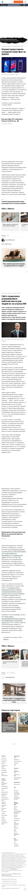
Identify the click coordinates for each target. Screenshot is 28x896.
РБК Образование (5, 775)
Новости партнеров (11, 710)
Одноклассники (17, 761)
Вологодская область (4, 794)
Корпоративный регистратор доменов (16, 812)
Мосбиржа (15, 873)
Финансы (4, 768)
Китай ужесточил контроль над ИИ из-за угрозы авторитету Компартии (13, 534)
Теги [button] (8, 235)
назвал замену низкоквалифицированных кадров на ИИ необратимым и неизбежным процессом (13, 619)
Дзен (15, 765)
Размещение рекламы (16, 798)
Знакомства (16, 820)
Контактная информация (16, 793)
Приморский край (4, 823)
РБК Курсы (15, 830)
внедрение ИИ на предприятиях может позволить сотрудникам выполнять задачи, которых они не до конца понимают (13, 590)
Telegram (16, 763)
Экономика (4, 760)
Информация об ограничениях (9, 879)
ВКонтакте (16, 759)
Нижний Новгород (4, 802)
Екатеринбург (5, 786)
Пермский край (4, 805)
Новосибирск (5, 788)
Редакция (16, 795)
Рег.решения (16, 818)
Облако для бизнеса (16, 808)
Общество (4, 761)
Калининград (4, 797)
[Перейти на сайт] (14, 40)
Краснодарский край (5, 799)
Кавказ (3, 817)
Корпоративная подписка (17, 778)
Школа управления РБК (16, 834)
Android (16, 843)
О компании (16, 790)
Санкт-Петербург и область (4, 783)
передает (5, 364)
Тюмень (3, 813)
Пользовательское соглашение (9, 883)
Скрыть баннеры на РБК (16, 771)
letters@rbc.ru (14, 869)
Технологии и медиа (6, 46)
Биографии (4, 770)
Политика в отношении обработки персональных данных (14, 885)
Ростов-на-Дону (4, 809)
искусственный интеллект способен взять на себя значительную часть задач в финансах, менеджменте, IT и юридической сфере (14, 553)
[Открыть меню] (25, 2)
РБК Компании (16, 827)
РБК (2, 199)
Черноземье (4, 815)
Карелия (3, 819)
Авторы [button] (3, 235)
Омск (3, 790)
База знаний (4, 772)
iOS (15, 842)
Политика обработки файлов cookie (10, 888)
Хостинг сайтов (16, 816)
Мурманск (4, 820)
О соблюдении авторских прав (9, 881)
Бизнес (3, 763)
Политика (4, 538)
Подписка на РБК (17, 775)
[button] (14, 40)
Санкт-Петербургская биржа (11, 874)
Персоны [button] (12, 672)
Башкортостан (5, 792)
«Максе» (6, 639)
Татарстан (4, 811)
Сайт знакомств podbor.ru (16, 823)
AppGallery (16, 845)
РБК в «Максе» (8, 209)
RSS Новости (17, 784)
